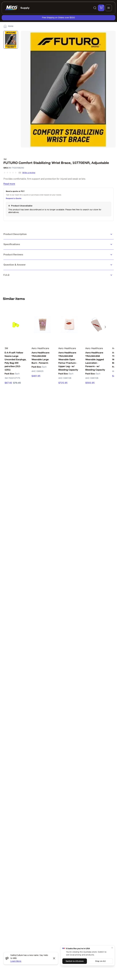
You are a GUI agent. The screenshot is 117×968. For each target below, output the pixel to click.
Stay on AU (100, 961)
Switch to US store (75, 961)
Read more (9, 183)
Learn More (15, 961)
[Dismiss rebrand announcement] (54, 958)
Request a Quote (13, 198)
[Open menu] (108, 8)
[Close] (112, 947)
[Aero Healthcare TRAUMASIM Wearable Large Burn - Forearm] (42, 324)
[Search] (95, 8)
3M (4, 159)
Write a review (28, 172)
